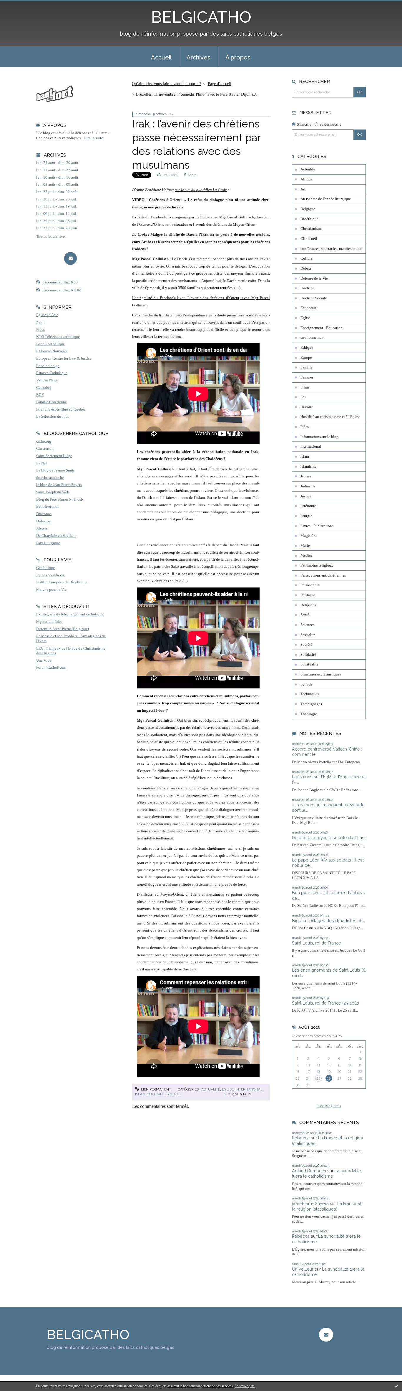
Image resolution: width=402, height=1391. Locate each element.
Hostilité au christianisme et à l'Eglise (330, 417)
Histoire (306, 407)
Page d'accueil (219, 84)
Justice (305, 496)
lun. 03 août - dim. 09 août (57, 184)
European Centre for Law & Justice (64, 358)
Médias (306, 555)
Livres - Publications (316, 526)
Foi (303, 397)
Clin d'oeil (308, 239)
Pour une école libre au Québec (61, 409)
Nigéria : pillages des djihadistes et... (328, 920)
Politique (156, 1094)
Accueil (161, 57)
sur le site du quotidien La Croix (201, 189)
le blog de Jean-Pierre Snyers (59, 485)
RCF (40, 395)
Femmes (306, 377)
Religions (308, 605)
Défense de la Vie (314, 278)
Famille (306, 367)
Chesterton (45, 448)
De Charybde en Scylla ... (56, 536)
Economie (308, 308)
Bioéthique (309, 219)
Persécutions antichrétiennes (323, 575)
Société (173, 1094)
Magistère (308, 536)
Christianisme (311, 229)
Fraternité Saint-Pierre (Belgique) (62, 629)
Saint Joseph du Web (52, 492)
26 (328, 1078)
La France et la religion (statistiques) (326, 1206)
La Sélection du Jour (52, 416)
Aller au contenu (18, 5)
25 (318, 1078)
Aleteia (42, 528)
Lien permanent (155, 1089)
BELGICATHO (201, 16)
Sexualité (307, 635)
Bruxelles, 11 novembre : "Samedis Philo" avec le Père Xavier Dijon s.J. (196, 94)
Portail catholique (50, 344)
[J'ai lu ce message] (396, 1386)
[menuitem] (161, 57)
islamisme (308, 466)
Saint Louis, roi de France (316, 942)
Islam (140, 1094)
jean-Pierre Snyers (310, 1203)
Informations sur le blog (319, 437)
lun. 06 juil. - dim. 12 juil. (56, 214)
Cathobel (43, 388)
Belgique (307, 209)
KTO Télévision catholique (58, 337)
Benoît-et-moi (47, 506)
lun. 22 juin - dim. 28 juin (56, 228)
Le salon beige (47, 366)
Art (302, 189)
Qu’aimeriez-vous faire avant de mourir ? (166, 84)
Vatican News (47, 380)
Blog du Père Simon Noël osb (59, 499)
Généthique (45, 568)
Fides (40, 330)
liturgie (306, 516)
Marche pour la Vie (51, 589)
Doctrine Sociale (313, 298)
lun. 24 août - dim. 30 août (57, 163)
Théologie (308, 714)
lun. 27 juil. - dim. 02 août (57, 192)
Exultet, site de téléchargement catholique (69, 614)
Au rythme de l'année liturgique (325, 199)
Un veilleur (302, 1269)
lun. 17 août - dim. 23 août (57, 170)
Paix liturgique (48, 543)
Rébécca (301, 1137)
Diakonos (44, 514)
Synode (306, 684)
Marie (305, 546)
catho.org (43, 441)
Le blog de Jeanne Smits (55, 470)
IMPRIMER (170, 175)
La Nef (41, 463)
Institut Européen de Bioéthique (61, 582)
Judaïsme (307, 486)
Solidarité (308, 655)
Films (304, 387)
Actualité (210, 1089)
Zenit (40, 322)
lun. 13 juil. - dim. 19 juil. (56, 206)
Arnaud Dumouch (309, 1170)
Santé (304, 615)
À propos (237, 57)
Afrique (306, 179)
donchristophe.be (50, 478)
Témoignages (311, 704)
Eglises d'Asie (47, 315)
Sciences (307, 625)
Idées (304, 427)
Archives (198, 57)
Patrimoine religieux (316, 565)
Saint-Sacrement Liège (54, 456)
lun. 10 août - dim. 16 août (57, 177)
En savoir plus (245, 1386)
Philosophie (310, 585)
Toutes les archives (51, 237)
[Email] (70, 258)
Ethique (306, 348)
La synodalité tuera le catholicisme (326, 1173)
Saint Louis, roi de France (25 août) (325, 1002)
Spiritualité (309, 664)
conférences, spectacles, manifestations (331, 249)
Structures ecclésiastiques (320, 674)
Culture (306, 258)
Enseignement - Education (321, 328)
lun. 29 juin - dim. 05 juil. (56, 221)
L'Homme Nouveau (51, 351)
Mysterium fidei (49, 622)
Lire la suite (93, 138)
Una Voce (43, 660)
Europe (306, 358)
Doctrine (307, 288)
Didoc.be (43, 521)
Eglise (228, 1089)
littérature (308, 506)
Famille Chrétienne (51, 402)
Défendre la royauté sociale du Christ (329, 837)
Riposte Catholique (51, 373)
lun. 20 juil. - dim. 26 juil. (56, 199)
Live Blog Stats (328, 1106)
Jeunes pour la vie (50, 575)
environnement (312, 338)
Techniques (309, 694)
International (249, 1089)
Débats (305, 268)
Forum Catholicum (51, 667)
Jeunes (305, 476)
